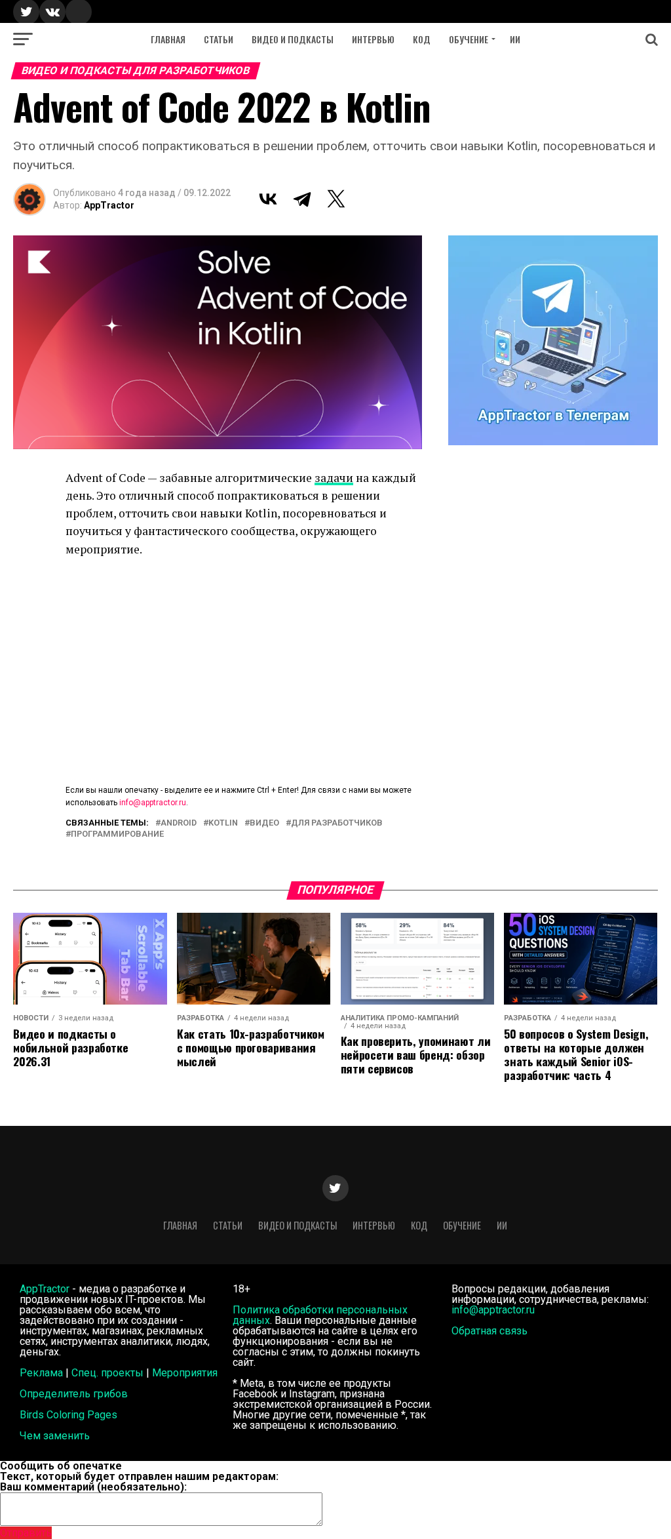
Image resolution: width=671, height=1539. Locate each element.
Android (179, 823)
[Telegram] (302, 198)
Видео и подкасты (293, 39)
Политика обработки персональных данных (320, 1315)
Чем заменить (55, 1435)
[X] (336, 198)
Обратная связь (489, 1331)
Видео (264, 823)
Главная (168, 39)
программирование (117, 834)
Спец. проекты (107, 1373)
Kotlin (223, 823)
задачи (334, 477)
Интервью (373, 39)
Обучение (468, 39)
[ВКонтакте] (268, 198)
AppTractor (109, 205)
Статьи (218, 39)
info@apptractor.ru (152, 802)
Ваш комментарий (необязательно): (93, 1487)
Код (422, 39)
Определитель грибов (74, 1394)
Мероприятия (185, 1373)
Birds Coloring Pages (68, 1415)
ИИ (515, 39)
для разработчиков (337, 823)
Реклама (41, 1373)
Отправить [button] (26, 1533)
